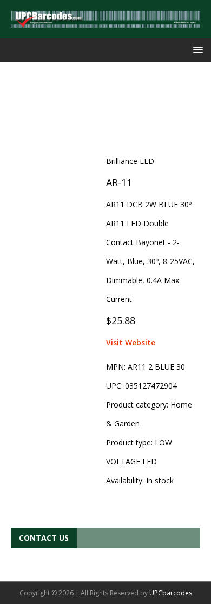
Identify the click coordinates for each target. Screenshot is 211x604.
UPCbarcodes (170, 593)
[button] (196, 49)
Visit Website (130, 342)
